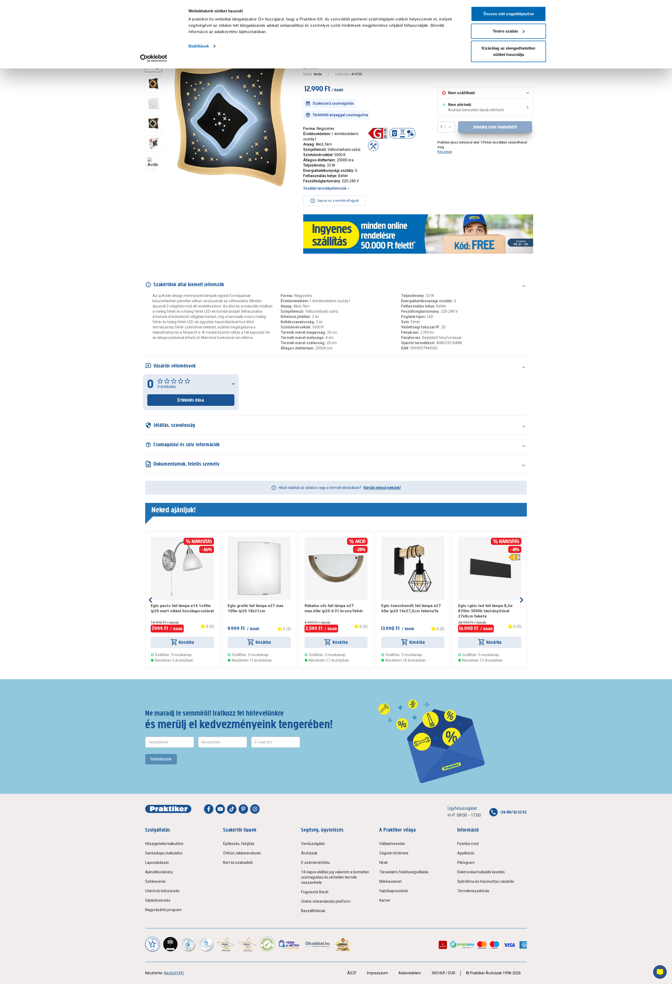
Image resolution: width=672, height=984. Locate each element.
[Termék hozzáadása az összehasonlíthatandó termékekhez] (160, 539)
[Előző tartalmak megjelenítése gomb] (150, 600)
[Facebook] (208, 809)
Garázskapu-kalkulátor (164, 853)
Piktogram (466, 862)
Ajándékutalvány (159, 872)
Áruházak (309, 853)
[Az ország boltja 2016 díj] (226, 944)
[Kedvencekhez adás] (152, 538)
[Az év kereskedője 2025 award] (342, 944)
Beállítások (198, 46)
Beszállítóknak (313, 911)
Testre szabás (505, 31)
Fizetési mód (468, 844)
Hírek (383, 862)
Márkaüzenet (390, 881)
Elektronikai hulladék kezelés (481, 872)
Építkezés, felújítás (238, 844)
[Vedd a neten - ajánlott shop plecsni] (289, 944)
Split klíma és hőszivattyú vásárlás (485, 881)
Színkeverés (155, 881)
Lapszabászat (157, 862)
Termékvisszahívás (473, 891)
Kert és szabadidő (238, 862)
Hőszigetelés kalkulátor (164, 844)
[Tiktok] (232, 809)
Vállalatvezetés (392, 844)
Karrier (384, 900)
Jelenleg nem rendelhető (495, 127)
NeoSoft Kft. (174, 973)
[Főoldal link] (168, 809)
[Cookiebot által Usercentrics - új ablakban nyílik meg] (154, 58)
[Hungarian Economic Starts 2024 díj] (152, 944)
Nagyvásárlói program (163, 910)
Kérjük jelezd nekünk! (382, 488)
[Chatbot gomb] (660, 972)
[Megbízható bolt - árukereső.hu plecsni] (267, 944)
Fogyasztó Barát (314, 892)
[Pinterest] (243, 809)
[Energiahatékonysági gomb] (514, 557)
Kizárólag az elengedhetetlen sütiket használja (509, 51)
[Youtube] (220, 809)
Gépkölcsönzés (157, 900)
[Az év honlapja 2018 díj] (188, 944)
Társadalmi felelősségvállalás (403, 872)
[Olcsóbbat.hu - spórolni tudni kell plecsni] (317, 944)
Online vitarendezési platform (325, 901)
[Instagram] (255, 809)
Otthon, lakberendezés (242, 853)
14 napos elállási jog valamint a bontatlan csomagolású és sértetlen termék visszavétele (335, 877)
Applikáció (465, 853)
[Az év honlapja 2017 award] (247, 944)
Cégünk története (393, 853)
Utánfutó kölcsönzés (162, 891)
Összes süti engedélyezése (508, 14)
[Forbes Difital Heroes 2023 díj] (170, 944)
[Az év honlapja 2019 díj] (206, 944)
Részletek (444, 152)
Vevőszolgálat (313, 844)
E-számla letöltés (315, 862)
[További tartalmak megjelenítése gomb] (155, 189)
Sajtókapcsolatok (393, 891)
